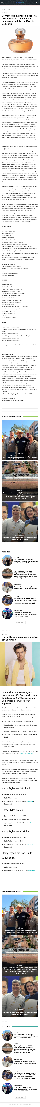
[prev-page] (3, 545)
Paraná (19, 490)
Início (3, 9)
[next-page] (6, 545)
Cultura (8, 9)
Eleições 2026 (19, 535)
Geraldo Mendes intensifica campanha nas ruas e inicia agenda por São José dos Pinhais (20, 457)
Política (20, 453)
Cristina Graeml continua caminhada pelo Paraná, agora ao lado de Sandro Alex (25, 614)
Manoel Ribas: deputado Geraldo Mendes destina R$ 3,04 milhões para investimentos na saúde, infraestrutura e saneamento (25, 601)
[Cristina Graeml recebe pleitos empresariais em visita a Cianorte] (20, 522)
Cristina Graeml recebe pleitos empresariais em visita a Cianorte (20, 538)
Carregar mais (19, 622)
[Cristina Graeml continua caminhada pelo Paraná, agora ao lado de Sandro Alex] (7, 613)
